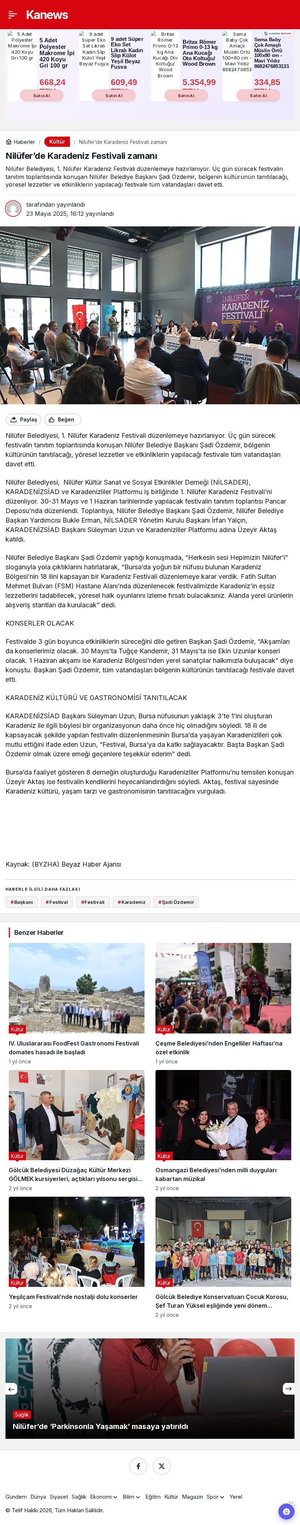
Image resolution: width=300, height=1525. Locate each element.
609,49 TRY (125, 86)
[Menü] (12, 14)
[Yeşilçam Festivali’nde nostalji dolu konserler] (77, 1257)
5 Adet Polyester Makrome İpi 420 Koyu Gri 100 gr (57, 53)
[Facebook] (138, 1466)
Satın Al (41, 95)
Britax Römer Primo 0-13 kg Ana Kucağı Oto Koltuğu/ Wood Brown (200, 53)
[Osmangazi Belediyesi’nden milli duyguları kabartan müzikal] (223, 1130)
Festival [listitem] (57, 902)
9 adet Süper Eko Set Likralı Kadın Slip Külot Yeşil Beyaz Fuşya (127, 53)
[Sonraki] (289, 1389)
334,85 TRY (268, 86)
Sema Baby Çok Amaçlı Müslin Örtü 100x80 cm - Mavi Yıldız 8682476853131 (271, 53)
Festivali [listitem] (93, 902)
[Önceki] (11, 1389)
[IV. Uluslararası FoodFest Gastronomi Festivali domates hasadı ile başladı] (77, 1003)
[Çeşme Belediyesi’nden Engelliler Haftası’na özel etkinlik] (223, 1003)
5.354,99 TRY (200, 86)
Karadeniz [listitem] (132, 902)
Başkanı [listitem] (22, 902)
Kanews (47, 15)
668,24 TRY (54, 86)
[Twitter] (161, 1466)
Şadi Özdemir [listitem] (176, 902)
